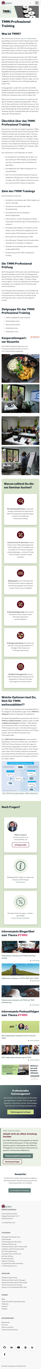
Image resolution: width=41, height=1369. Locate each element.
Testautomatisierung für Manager (13, 1280)
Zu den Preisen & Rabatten (20, 918)
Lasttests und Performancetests (13, 1249)
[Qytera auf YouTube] (18, 1347)
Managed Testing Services (11, 1237)
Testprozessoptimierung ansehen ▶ (18, 1156)
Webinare (5, 1304)
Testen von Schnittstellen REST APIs (14, 1287)
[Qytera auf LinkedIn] (11, 1347)
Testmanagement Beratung (11, 1242)
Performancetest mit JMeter (12, 1285)
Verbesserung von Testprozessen (25, 38)
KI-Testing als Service (9, 1266)
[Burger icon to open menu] (36, 3)
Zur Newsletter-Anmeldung (19, 1190)
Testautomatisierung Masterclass (13, 1301)
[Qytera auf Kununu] (32, 1347)
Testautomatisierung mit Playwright (14, 1247)
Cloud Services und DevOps (11, 1254)
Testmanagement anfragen (20, 1112)
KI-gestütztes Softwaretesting (12, 1263)
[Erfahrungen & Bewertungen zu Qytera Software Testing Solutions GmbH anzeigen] (34, 1078)
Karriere (5, 1325)
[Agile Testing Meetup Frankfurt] (25, 1347)
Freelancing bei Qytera (10, 1330)
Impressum (12, 1366)
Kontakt (4, 1366)
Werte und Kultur (8, 1327)
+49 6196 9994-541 (8, 1223)
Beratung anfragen (12, 1162)
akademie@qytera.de (20, 837)
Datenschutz (21, 1366)
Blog (3, 1299)
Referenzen (6, 1322)
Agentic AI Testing (8, 1261)
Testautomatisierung (9, 1244)
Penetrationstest (8, 1259)
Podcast (4, 1306)
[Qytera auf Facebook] (4, 1354)
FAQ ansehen (20, 882)
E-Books (4, 1309)
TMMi (32, 46)
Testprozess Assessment (19, 99)
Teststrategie (6, 1239)
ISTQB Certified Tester (10, 1278)
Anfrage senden (20, 845)
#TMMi (22, 935)
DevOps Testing (7, 1256)
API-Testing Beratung (9, 1251)
